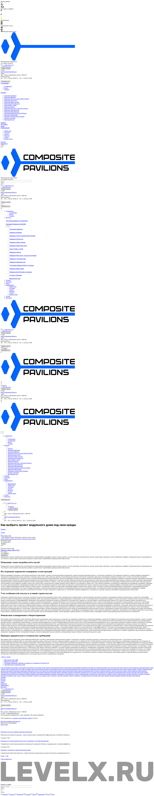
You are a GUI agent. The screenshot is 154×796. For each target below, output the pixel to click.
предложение (101, 672)
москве (80, 671)
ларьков (134, 669)
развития (27, 674)
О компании (5, 83)
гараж (151, 667)
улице (49, 675)
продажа (128, 672)
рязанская (43, 674)
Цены (3, 126)
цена (91, 675)
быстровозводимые (57, 667)
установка (84, 675)
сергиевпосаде (69, 674)
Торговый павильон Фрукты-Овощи (15, 113)
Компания (4, 683)
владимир (91, 667)
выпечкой (142, 667)
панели (59, 672)
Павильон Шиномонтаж (11, 111)
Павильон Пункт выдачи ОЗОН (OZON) (16, 99)
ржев (37, 674)
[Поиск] (2, 146)
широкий (117, 675)
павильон (20, 672)
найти (92, 671)
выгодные (123, 667)
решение (33, 674)
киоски (88, 669)
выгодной (117, 667)
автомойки (15, 667)
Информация (5, 128)
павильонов (40, 672)
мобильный (30, 671)
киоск (79, 669)
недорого (97, 671)
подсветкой (76, 672)
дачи (16, 669)
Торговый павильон (10, 95)
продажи (134, 672)
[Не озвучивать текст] (1, 30)
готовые (12, 669)
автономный (23, 667)
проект (146, 672)
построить (93, 672)
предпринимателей (120, 672)
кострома (108, 669)
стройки (109, 674)
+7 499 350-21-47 (8, 65)
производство (14, 674)
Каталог (3, 93)
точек (14, 675)
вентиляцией (76, 667)
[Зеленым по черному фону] (1, 18)
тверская (120, 674)
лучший (144, 669)
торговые (147, 674)
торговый (4, 675)
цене (99, 675)
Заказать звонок (5, 68)
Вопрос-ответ (8, 139)
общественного (142, 671)
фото (88, 675)
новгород (108, 671)
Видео (6, 88)
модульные (42, 671)
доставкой (28, 669)
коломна (102, 669)
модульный (49, 671)
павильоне (33, 672)
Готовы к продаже (9, 118)
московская (86, 671)
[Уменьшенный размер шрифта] (1, 3)
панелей (53, 672)
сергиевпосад (61, 674)
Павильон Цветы (9, 107)
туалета (23, 675)
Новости (7, 135)
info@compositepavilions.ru (9, 72)
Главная (3, 677)
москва (76, 671)
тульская (44, 675)
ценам (95, 675)
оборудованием (132, 671)
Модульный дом (9, 119)
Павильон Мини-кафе (11, 115)
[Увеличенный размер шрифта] (2, 7)
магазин (149, 669)
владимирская (98, 667)
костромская (114, 669)
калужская (65, 669)
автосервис (30, 667)
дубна (33, 669)
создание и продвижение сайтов (22, 718)
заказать (40, 669)
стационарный (83, 674)
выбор (105, 667)
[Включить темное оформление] (2, 204)
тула (40, 675)
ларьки (129, 669)
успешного (77, 675)
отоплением (12, 672)
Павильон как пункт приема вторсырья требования (16, 732)
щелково (123, 675)
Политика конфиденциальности (10, 721)
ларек (125, 669)
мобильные (23, 671)
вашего (70, 667)
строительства (92, 674)
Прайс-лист (7, 131)
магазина (3, 671)
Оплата (6, 134)
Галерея (6, 89)
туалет (19, 675)
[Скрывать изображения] (1, 24)
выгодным (130, 667)
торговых (10, 675)
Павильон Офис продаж (11, 102)
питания (70, 672)
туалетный (29, 675)
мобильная (16, 671)
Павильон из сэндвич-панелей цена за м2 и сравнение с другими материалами (25, 741)
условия (70, 675)
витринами (84, 667)
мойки (60, 671)
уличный (65, 675)
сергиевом (53, 674)
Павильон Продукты (10, 100)
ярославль (129, 675)
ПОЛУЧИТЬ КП (5, 81)
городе (7, 669)
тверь (124, 674)
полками (83, 672)
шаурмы (111, 675)
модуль (37, 671)
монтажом (70, 671)
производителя (5, 674)
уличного (54, 675)
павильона (26, 672)
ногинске (120, 671)
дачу (19, 669)
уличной (59, 675)
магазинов (10, 671)
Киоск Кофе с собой (10, 105)
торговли (134, 674)
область (125, 671)
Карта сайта (4, 724)
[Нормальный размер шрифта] (2, 5)
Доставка (4, 124)
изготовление (53, 669)
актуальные (37, 667)
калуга (60, 669)
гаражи (3, 669)
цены (102, 675)
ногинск (114, 671)
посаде (88, 672)
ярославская (136, 675)
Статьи (6, 137)
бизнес (44, 667)
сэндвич (114, 674)
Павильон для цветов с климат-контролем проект (16, 750)
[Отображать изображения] (2, 22)
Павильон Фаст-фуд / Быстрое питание (16, 108)
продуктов (140, 672)
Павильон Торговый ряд (11, 110)
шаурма (107, 675)
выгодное (110, 667)
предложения (109, 672)
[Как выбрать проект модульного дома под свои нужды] (18, 539)
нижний (102, 671)
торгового (141, 674)
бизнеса (48, 667)
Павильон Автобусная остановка (14, 116)
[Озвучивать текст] (2, 28)
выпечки (136, 667)
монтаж (64, 671)
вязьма (147, 667)
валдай (65, 667)
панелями (64, 672)
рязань (48, 674)
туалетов (35, 675)
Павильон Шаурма (10, 97)
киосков (93, 669)
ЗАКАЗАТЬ (4, 555)
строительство (101, 674)
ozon (2, 667)
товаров (129, 674)
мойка (55, 671)
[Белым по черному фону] (1, 13)
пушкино (22, 674)
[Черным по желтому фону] (1, 16)
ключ (97, 669)
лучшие (139, 669)
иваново (46, 669)
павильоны (47, 672)
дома (22, 669)
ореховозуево (5, 672)
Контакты (4, 144)
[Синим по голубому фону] (1, 14)
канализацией (73, 669)
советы (77, 674)
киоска (84, 669)
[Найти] (2, 183)
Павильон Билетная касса (12, 103)
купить (121, 669)
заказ (36, 669)
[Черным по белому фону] (1, 11)
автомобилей (8, 667)
